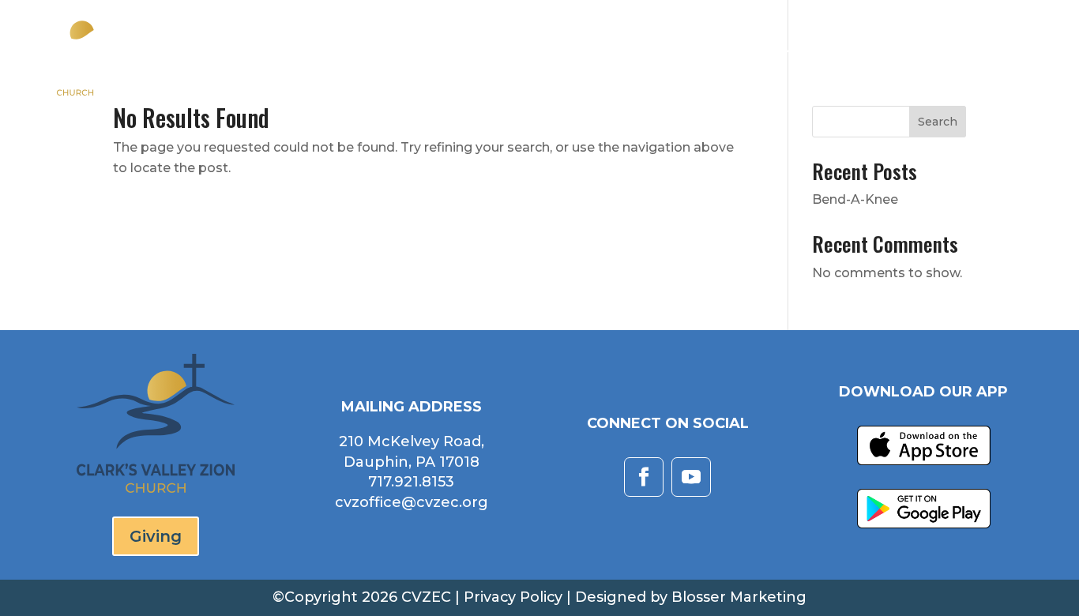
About (576, 54)
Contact (947, 54)
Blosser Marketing (738, 597)
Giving (1028, 54)
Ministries (773, 54)
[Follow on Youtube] (691, 477)
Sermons (675, 54)
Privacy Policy (513, 597)
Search (937, 122)
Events (863, 54)
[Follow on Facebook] (644, 477)
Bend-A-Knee (855, 199)
